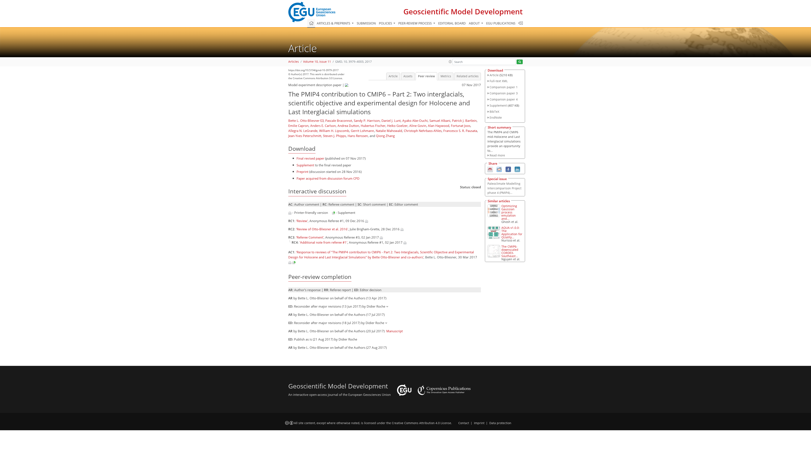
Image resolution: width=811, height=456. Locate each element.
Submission (366, 23)
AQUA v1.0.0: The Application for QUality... (511, 232)
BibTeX (494, 112)
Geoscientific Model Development (463, 11)
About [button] (474, 23)
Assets (407, 76)
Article (393, 76)
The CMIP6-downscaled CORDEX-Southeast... (509, 251)
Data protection (500, 423)
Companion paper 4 (504, 99)
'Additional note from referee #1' (323, 242)
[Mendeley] (490, 169)
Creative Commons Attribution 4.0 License (421, 423)
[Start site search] (520, 62)
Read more (497, 155)
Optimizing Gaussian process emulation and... (509, 212)
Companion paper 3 (504, 93)
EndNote (496, 117)
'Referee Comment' (310, 237)
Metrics (446, 76)
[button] (450, 62)
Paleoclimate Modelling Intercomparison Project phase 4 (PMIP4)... (504, 188)
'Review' (302, 221)
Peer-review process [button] (415, 23)
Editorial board (452, 23)
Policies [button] (386, 23)
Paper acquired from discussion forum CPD (328, 178)
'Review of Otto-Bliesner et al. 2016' (322, 229)
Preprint (302, 172)
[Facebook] (508, 169)
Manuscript (394, 331)
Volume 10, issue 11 (317, 62)
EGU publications (500, 23)
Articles (293, 62)
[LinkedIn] (517, 169)
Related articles (468, 76)
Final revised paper (310, 158)
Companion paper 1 (504, 87)
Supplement (305, 165)
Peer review (426, 76)
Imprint (479, 423)
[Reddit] (499, 169)
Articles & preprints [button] (334, 23)
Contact (463, 423)
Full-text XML (499, 81)
